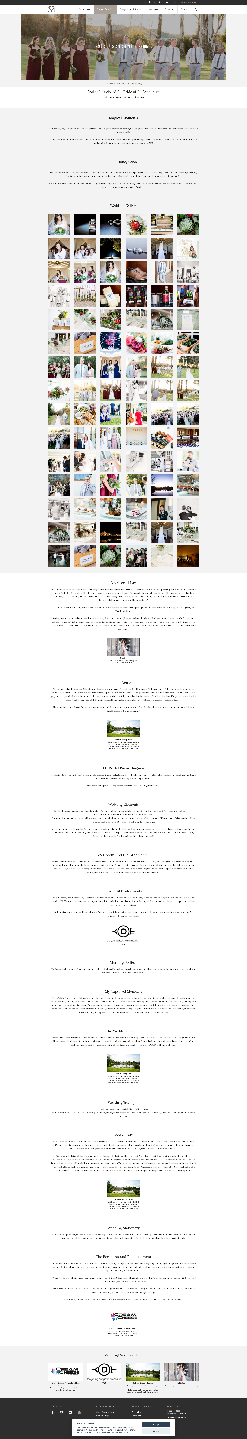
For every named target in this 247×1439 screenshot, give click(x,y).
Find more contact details (176, 1417)
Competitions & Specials (131, 9)
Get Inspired (84, 9)
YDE (123, 945)
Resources (153, 9)
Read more (123, 1432)
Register (167, 2)
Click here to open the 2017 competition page (123, 97)
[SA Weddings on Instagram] (154, 2)
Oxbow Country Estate (123, 740)
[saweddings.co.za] (53, 9)
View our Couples (103, 1416)
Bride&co (124, 658)
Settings (156, 1431)
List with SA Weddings (189, 2)
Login (176, 2)
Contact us (169, 9)
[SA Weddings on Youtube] (159, 2)
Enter (98, 1419)
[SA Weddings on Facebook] (144, 2)
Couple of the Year (105, 9)
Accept (156, 1425)
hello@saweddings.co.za (176, 1413)
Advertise (135, 1419)
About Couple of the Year (106, 1412)
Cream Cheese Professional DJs (123, 1328)
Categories (136, 1412)
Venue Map (136, 1416)
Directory (185, 9)
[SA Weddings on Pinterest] (149, 2)
